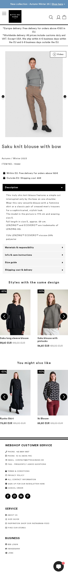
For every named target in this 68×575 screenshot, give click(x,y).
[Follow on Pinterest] (27, 496)
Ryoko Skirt (7, 418)
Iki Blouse (43, 418)
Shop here (57, 4)
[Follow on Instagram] (14, 496)
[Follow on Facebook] (7, 496)
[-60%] (15, 415)
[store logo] (15, 16)
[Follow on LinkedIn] (21, 496)
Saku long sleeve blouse (14, 338)
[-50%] (15, 334)
